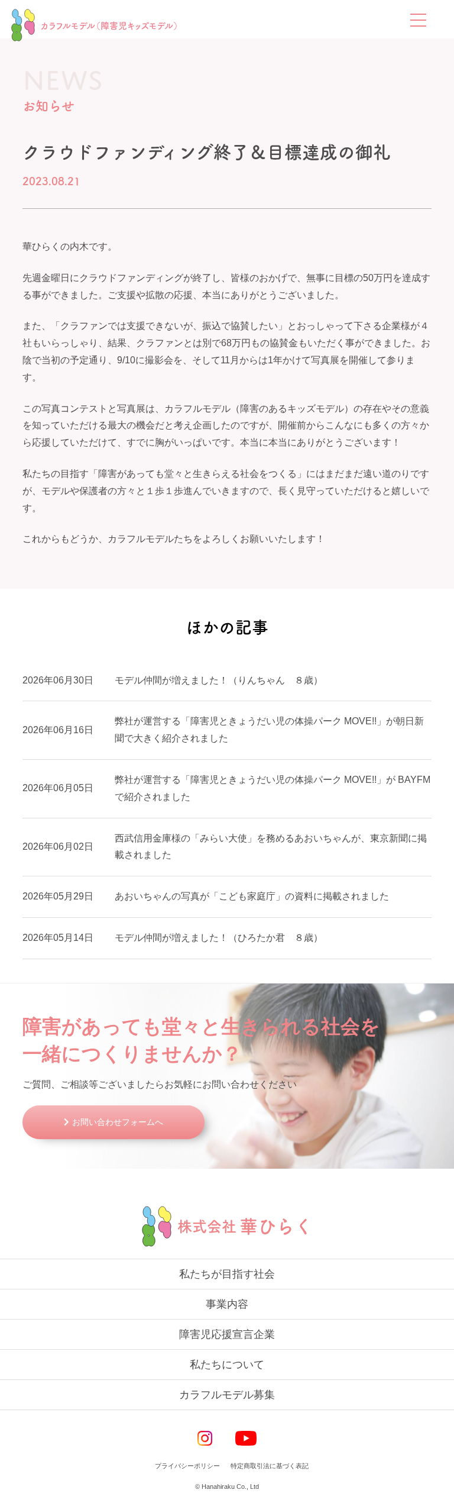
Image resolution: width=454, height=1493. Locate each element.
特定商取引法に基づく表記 (270, 1465)
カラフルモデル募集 (227, 1395)
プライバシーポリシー (187, 1465)
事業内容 (227, 1304)
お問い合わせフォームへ (117, 1122)
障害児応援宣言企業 (227, 1334)
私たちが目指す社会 (227, 1274)
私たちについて (227, 1365)
